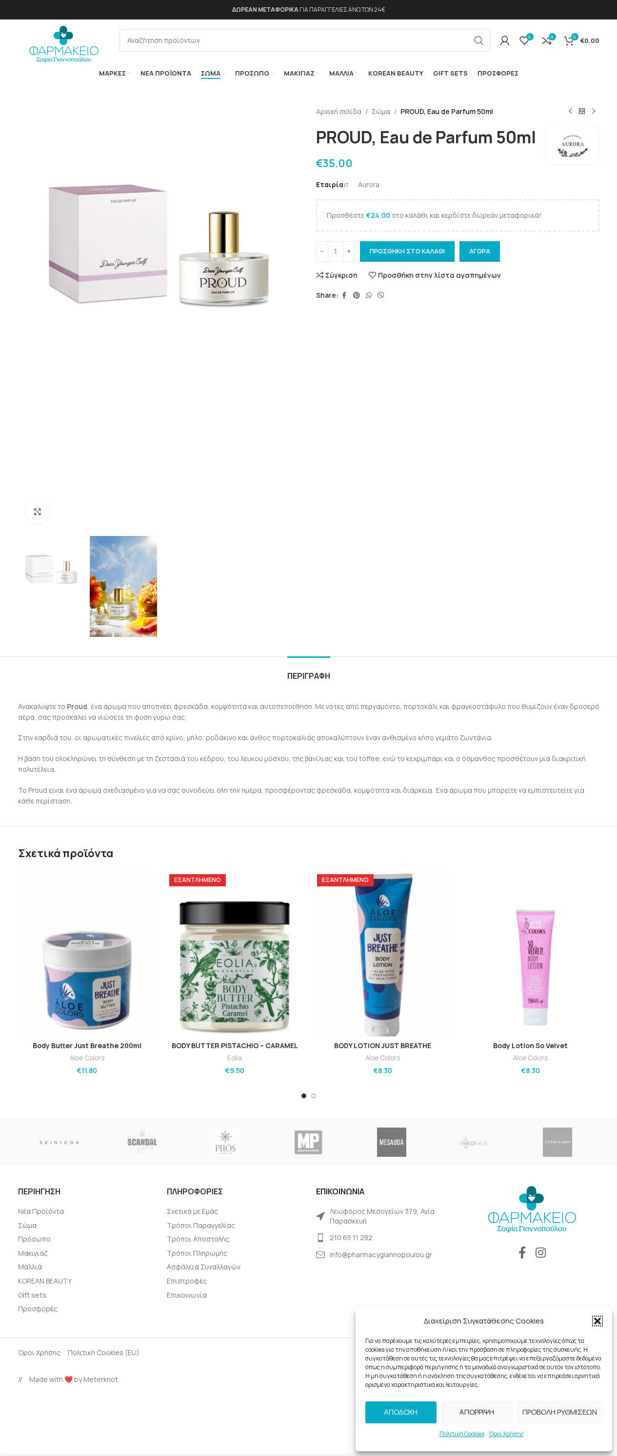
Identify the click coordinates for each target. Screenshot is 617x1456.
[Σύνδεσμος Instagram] (541, 1253)
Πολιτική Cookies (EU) (103, 1352)
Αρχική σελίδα (338, 111)
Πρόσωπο (34, 1239)
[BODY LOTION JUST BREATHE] (383, 953)
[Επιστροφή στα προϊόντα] (582, 111)
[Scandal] (142, 1142)
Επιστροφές (187, 1280)
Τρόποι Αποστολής (198, 1239)
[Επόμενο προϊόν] (593, 111)
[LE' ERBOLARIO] (557, 1142)
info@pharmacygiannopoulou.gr (381, 1254)
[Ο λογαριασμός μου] (505, 40)
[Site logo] (64, 41)
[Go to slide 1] (303, 1095)
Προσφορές (38, 1308)
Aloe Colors (87, 1058)
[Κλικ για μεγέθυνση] (37, 511)
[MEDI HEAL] (474, 1142)
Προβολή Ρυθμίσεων (559, 1412)
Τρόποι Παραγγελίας (201, 1225)
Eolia (234, 1058)
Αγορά (479, 251)
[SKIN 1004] (59, 1142)
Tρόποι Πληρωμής (197, 1253)
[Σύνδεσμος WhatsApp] (369, 295)
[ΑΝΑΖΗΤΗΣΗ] (479, 40)
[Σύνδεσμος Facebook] (344, 295)
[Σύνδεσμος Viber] (381, 295)
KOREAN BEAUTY (45, 1280)
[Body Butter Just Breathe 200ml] (87, 953)
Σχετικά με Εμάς (192, 1211)
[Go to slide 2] (313, 1095)
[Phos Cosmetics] (225, 1142)
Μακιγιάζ (33, 1253)
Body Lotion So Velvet (530, 1045)
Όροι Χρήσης (506, 1434)
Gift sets (32, 1295)
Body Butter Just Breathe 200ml (87, 1045)
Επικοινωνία (187, 1295)
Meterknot (100, 1379)
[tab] (308, 671)
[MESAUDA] (391, 1142)
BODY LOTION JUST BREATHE (382, 1045)
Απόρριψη (476, 1412)
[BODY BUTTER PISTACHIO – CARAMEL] (235, 953)
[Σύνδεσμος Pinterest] (356, 295)
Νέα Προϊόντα (41, 1211)
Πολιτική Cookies (461, 1434)
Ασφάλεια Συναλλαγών (203, 1266)
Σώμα (381, 111)
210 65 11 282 (351, 1237)
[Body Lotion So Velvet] (530, 953)
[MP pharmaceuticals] (308, 1142)
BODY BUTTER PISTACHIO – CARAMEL (235, 1045)
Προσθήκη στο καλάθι (407, 251)
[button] (597, 1321)
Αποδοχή (401, 1412)
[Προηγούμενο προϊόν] (570, 111)
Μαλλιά (30, 1266)
